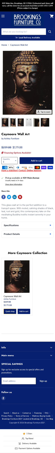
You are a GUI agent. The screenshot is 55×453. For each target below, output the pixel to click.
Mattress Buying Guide (41, 416)
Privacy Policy (7, 416)
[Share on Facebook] (3, 197)
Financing (38, 413)
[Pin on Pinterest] (20, 197)
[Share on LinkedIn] (14, 197)
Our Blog (49, 419)
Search (6, 413)
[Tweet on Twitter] (9, 197)
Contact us (26, 413)
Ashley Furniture (11, 138)
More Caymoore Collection (27, 253)
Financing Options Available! (17, 152)
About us (15, 413)
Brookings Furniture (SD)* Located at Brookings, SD (22, 419)
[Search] (50, 31)
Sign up (43, 380)
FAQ (46, 413)
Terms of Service (22, 416)
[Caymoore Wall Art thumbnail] (5, 122)
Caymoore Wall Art (12, 296)
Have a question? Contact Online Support (21, 170)
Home (4, 45)
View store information (13, 184)
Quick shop (10, 311)
